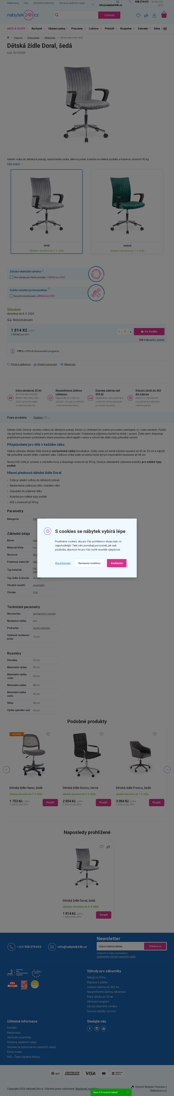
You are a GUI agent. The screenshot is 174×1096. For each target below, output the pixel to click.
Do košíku (150, 331)
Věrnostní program (97, 1001)
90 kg (35, 554)
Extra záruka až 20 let (27, 390)
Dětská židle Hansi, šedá (24, 788)
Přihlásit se (154, 946)
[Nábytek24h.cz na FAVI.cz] (11, 986)
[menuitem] (16, 28)
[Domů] (6, 38)
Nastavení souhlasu (88, 563)
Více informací (61, 563)
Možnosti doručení (21, 319)
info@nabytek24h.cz (71, 947)
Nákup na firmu (95, 977)
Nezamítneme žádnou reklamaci (67, 392)
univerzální (37, 585)
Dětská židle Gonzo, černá (79, 788)
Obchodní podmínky (42, 3)
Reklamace (12, 3)
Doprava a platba (96, 982)
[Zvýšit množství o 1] (129, 331)
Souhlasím (115, 563)
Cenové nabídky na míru (100, 1011)
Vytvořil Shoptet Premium (149, 1087)
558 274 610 (28, 947)
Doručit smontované (33, 296)
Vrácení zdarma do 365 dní (102, 987)
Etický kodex (13, 1051)
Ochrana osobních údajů (71, 3)
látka (34, 561)
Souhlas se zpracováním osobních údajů (30, 1047)
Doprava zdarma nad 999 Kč (106, 392)
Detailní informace (86, 164)
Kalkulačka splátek (153, 339)
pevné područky (40, 628)
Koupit (102, 914)
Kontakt (10, 1027)
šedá (34, 540)
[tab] (16, 417)
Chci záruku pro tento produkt (38, 277)
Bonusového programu (45, 351)
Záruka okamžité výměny (101, 1006)
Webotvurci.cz (157, 1090)
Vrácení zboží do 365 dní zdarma (147, 392)
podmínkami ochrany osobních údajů (114, 956)
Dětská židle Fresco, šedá (132, 788)
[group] (32, 770)
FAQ (25, 3)
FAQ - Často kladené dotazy (22, 1056)
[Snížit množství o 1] (118, 331)
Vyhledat (108, 15)
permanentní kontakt (43, 613)
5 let (34, 592)
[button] (32, 799)
